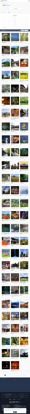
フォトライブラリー (21, 394)
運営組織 (10, 399)
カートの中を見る (15, 8)
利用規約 (9, 12)
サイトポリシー (19, 399)
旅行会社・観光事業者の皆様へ (8, 394)
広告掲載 (14, 399)
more (2, 41)
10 (21, 375)
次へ (24, 375)
